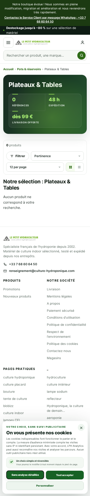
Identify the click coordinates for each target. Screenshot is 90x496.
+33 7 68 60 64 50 (23, 264)
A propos (53, 303)
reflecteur (54, 399)
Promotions (11, 289)
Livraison (53, 289)
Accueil (8, 69)
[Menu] (8, 42)
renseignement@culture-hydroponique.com (42, 271)
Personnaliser (45, 485)
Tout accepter (65, 474)
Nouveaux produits (17, 296)
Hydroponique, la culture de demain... (65, 408)
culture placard (14, 384)
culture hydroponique (19, 377)
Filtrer (20, 156)
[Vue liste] (79, 167)
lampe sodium (57, 391)
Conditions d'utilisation (63, 317)
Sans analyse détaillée (25, 474)
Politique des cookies (62, 344)
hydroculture (56, 377)
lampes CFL (12, 420)
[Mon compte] (82, 42)
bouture (9, 391)
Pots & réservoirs (29, 69)
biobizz (8, 406)
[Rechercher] (81, 55)
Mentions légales (59, 296)
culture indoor (13, 413)
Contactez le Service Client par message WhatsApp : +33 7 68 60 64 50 (45, 19)
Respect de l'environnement (59, 334)
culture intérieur (58, 384)
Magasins (54, 358)
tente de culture (15, 399)
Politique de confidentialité (66, 324)
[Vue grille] (70, 167)
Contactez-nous (59, 351)
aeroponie (54, 418)
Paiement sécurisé (60, 310)
